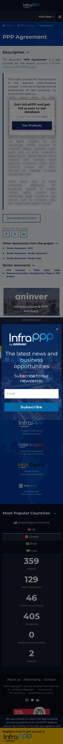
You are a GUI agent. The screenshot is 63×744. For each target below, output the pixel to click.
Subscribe (31, 407)
